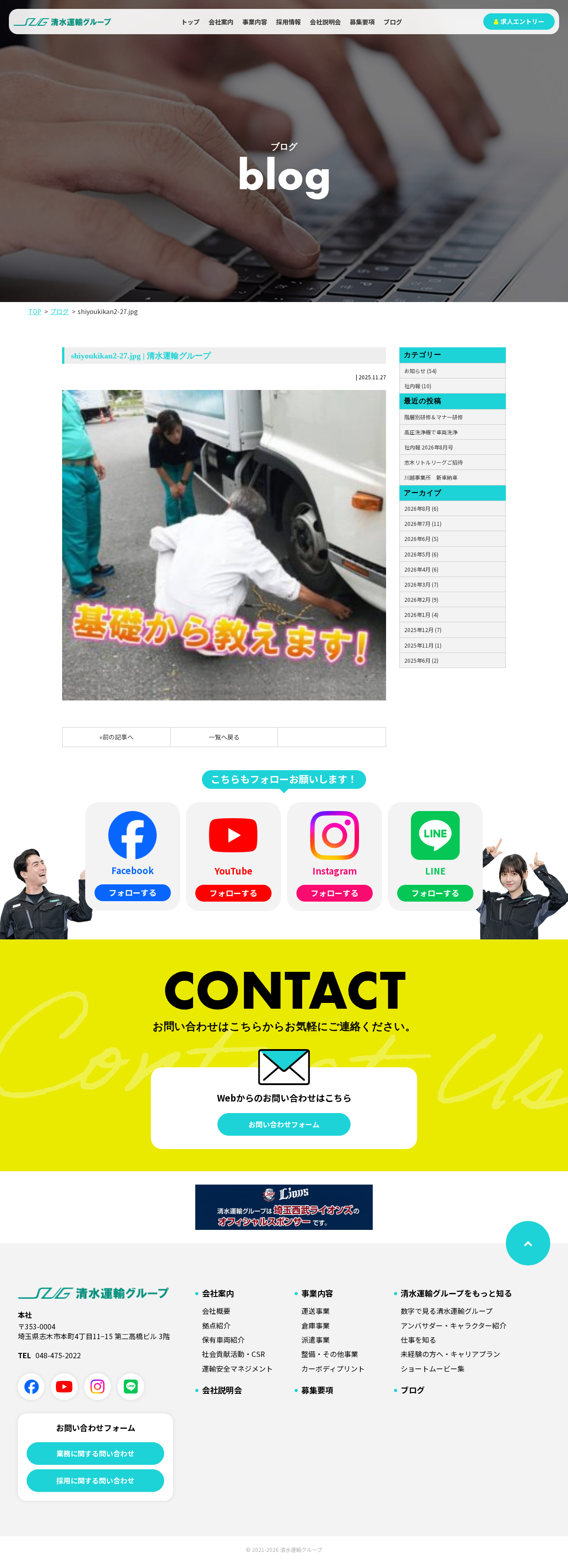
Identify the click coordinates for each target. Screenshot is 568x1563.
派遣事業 (315, 1339)
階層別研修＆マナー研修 (433, 417)
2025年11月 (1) (423, 645)
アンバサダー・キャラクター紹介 (453, 1325)
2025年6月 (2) (421, 660)
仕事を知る (418, 1339)
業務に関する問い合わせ (95, 1453)
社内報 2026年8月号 (428, 447)
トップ (190, 21)
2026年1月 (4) (421, 614)
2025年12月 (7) (423, 629)
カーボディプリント (333, 1368)
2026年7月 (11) (423, 523)
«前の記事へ (116, 736)
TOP (34, 311)
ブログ (392, 21)
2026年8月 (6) (421, 508)
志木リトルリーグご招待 (433, 462)
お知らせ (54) (420, 370)
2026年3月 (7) (421, 584)
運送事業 (315, 1311)
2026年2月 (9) (421, 599)
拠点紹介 (216, 1325)
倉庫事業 (315, 1325)
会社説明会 (325, 21)
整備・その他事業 (329, 1354)
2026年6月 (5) (421, 538)
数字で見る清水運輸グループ (447, 1311)
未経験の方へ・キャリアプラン (450, 1354)
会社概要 (216, 1311)
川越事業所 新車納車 (431, 477)
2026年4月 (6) (421, 569)
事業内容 (254, 21)
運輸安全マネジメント (237, 1368)
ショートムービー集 (433, 1368)
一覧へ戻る (224, 736)
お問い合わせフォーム (284, 1124)
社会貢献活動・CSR (233, 1354)
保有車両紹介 (223, 1339)
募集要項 (362, 21)
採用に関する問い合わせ (95, 1480)
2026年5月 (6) (421, 554)
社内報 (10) (417, 386)
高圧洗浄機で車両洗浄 (431, 432)
